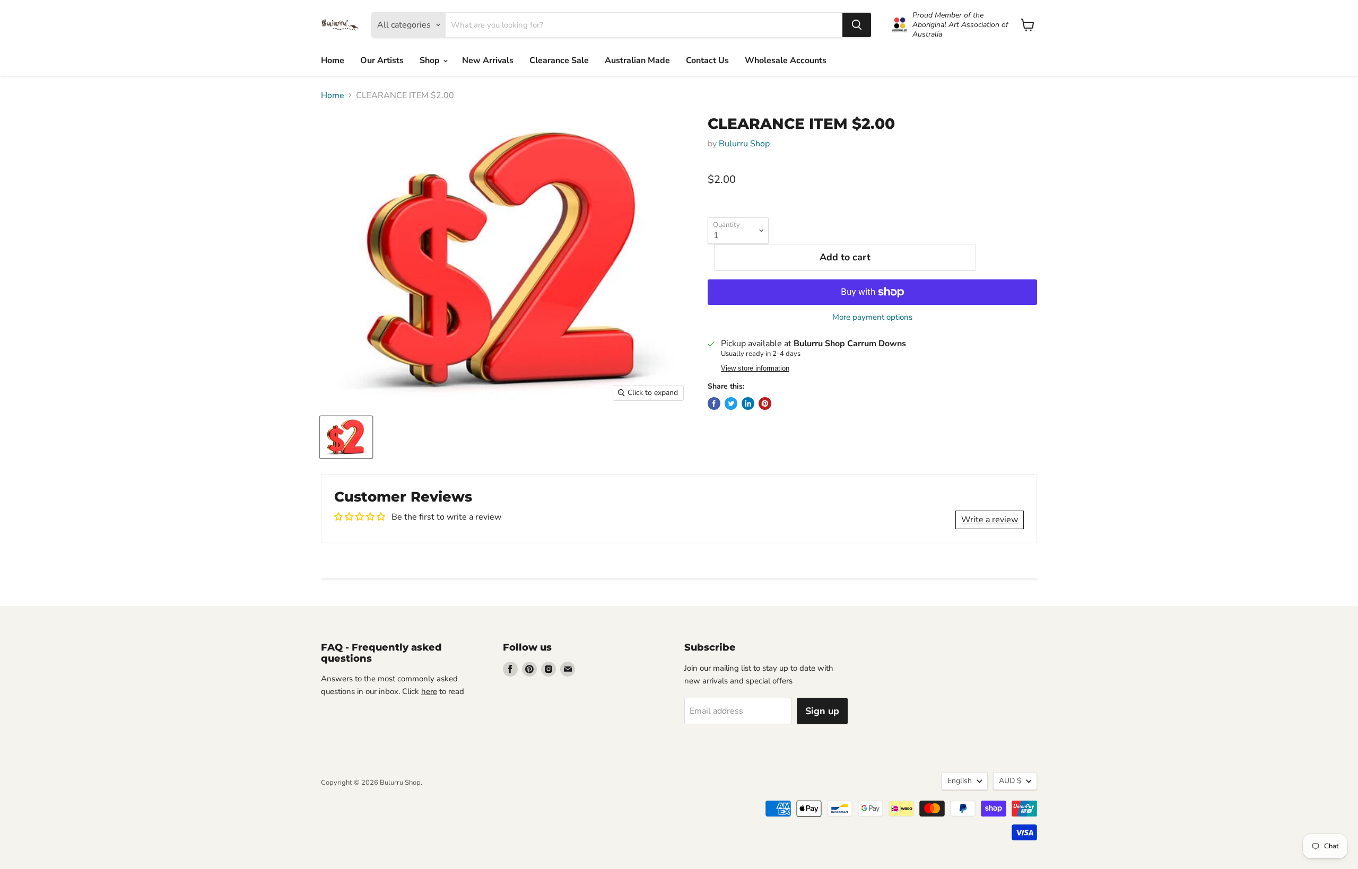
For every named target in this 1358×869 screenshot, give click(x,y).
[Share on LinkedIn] (748, 403)
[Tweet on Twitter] (731, 403)
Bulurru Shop (744, 144)
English (959, 781)
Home (332, 60)
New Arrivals (487, 60)
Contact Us (707, 60)
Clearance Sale (559, 60)
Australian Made (637, 60)
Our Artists (382, 60)
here (429, 691)
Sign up (822, 711)
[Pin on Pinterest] (765, 403)
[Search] (856, 25)
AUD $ (1010, 781)
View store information (755, 368)
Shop (431, 60)
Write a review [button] (989, 519)
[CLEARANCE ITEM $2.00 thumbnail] (346, 437)
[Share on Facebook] (714, 403)
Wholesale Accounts (785, 60)
